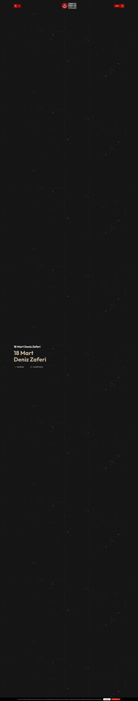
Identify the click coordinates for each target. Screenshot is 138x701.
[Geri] (19, 6)
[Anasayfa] (69, 6)
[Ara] (15, 6)
